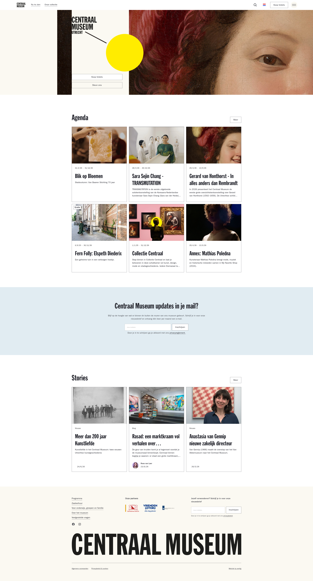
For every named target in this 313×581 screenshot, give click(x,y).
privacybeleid (228, 516)
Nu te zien (35, 5)
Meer (235, 120)
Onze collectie (51, 5)
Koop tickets (279, 5)
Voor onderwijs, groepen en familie (87, 508)
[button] (264, 5)
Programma (77, 499)
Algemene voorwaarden (80, 569)
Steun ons (97, 85)
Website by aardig (235, 569)
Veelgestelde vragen (81, 518)
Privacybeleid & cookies (99, 569)
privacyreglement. (178, 333)
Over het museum (80, 513)
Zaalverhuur (77, 503)
